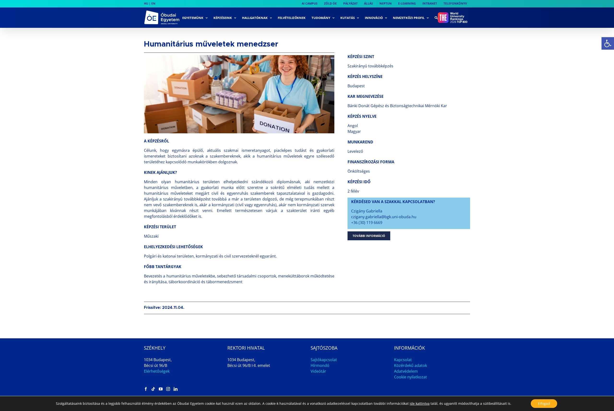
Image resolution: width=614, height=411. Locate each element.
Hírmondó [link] (320, 365)
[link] (608, 43)
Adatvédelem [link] (406, 371)
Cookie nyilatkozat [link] (410, 377)
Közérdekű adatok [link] (410, 365)
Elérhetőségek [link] (157, 371)
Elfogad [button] (544, 403)
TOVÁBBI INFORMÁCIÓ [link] (369, 236)
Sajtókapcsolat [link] (324, 359)
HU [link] (146, 3)
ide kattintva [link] (420, 403)
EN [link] (153, 3)
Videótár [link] (318, 371)
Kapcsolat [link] (403, 359)
